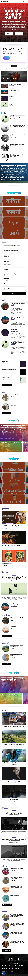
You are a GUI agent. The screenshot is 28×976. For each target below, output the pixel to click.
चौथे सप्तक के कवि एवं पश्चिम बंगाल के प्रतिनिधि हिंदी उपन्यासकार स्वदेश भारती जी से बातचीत (17, 924)
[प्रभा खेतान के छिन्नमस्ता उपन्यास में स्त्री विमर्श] (5, 138)
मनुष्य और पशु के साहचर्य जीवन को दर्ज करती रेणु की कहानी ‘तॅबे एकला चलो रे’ (17, 126)
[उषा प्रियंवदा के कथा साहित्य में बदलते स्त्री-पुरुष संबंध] (5, 147)
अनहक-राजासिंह (5, 377)
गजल (11, 404)
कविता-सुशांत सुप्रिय (7, 264)
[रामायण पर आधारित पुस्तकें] (14, 556)
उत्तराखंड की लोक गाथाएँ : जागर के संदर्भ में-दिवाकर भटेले (16, 646)
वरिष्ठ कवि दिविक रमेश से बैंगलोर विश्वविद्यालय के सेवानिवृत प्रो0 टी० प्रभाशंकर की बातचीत (16, 915)
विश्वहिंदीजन (4, 80)
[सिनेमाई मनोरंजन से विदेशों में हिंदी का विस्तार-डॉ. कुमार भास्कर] (14, 718)
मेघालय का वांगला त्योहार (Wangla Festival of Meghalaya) (17, 887)
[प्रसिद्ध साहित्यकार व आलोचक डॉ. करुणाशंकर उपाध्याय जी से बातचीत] (5, 935)
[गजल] (5, 406)
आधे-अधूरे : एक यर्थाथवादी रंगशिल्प (14, 781)
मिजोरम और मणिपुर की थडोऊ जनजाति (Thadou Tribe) (17, 878)
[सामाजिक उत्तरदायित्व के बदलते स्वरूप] (14, 823)
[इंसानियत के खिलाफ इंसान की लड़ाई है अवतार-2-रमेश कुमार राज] (14, 684)
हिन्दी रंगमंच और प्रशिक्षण (14, 799)
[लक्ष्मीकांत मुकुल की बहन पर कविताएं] (4, 92)
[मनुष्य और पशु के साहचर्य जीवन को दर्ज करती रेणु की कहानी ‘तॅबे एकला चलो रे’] (5, 128)
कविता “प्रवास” (6, 278)
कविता (12, 305)
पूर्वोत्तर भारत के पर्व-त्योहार (14, 895)
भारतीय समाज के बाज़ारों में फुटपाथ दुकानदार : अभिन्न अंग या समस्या (14, 840)
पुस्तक (3, 561)
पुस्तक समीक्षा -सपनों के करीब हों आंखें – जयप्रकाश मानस (12, 545)
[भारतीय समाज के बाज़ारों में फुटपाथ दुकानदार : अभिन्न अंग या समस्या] (14, 851)
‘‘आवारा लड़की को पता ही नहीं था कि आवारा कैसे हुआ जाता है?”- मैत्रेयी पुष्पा (17, 942)
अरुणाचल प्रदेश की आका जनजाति (16, 868)
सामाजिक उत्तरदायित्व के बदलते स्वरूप (14, 68)
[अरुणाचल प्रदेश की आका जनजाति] (5, 871)
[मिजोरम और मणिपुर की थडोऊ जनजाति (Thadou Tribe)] (5, 880)
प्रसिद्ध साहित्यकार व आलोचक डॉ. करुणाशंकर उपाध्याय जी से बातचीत (16, 933)
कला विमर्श (14, 724)
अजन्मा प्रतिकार (7, 288)
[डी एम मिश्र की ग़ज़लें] (5, 397)
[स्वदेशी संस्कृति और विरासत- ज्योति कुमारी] (5, 657)
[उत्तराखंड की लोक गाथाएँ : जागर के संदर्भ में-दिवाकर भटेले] (5, 648)
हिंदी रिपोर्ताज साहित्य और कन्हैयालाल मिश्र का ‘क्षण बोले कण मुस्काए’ (17, 116)
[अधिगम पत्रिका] (5, 629)
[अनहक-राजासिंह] (23, 380)
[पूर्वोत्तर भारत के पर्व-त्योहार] (5, 898)
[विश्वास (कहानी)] (4, 98)
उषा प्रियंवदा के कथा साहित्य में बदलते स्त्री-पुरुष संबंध (17, 145)
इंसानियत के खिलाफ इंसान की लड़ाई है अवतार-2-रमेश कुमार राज (14, 763)
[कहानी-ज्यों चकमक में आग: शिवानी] (23, 372)
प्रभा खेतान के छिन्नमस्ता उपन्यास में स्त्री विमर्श (17, 135)
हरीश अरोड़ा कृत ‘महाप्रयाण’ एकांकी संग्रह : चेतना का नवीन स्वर (17, 154)
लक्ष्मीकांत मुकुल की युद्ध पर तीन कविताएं (11, 79)
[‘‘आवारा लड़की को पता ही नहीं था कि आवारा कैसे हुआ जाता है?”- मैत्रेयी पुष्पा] (5, 944)
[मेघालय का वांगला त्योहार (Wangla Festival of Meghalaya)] (5, 889)
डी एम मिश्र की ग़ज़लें (14, 395)
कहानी (12, 331)
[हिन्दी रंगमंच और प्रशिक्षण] (14, 791)
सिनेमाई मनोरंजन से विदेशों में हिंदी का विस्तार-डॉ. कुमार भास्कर (14, 726)
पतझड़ (5, 283)
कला (14, 797)
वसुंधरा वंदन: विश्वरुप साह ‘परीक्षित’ (10, 274)
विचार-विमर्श (13, 344)
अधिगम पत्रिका (13, 626)
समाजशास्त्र (14, 810)
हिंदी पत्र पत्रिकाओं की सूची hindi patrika (16, 618)
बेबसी (5, 255)
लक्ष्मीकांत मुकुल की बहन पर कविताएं (14, 90)
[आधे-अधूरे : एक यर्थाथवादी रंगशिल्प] (14, 773)
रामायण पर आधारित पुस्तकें (6, 563)
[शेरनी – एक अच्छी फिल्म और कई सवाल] (11, 698)
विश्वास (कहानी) (11, 96)
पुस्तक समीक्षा (4, 523)
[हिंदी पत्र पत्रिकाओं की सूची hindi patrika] (5, 620)
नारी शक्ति (5, 260)
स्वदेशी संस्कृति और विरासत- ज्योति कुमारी (16, 655)
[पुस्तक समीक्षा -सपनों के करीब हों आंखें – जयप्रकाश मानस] (11, 446)
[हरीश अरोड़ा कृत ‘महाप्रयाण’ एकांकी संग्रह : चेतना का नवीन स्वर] (5, 157)
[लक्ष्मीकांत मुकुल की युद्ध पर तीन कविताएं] (14, 76)
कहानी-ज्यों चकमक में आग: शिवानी (9, 369)
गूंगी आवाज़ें (6, 269)
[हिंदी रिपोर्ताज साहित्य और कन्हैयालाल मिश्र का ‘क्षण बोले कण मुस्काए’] (4, 104)
